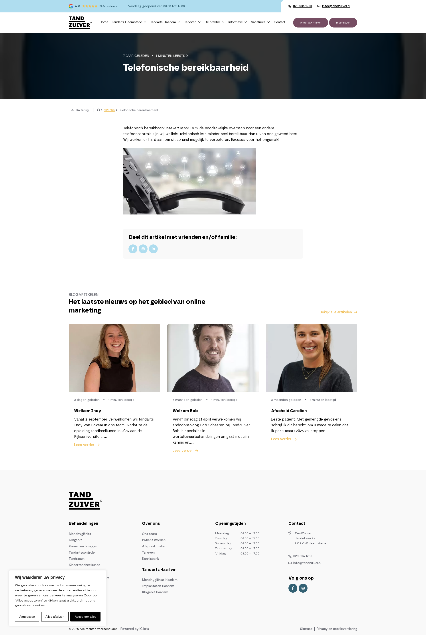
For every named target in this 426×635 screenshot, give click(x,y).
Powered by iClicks (134, 629)
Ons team (149, 534)
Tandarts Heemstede (127, 22)
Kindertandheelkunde (84, 565)
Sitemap (306, 629)
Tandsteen (77, 558)
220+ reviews (108, 6)
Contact (279, 22)
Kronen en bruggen (83, 546)
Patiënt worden (154, 540)
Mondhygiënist (80, 534)
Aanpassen (27, 616)
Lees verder (84, 445)
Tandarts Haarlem (163, 22)
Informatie (235, 22)
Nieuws (109, 110)
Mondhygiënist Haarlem (160, 580)
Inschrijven (343, 22)
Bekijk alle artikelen (336, 312)
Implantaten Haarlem (158, 586)
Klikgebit (75, 540)
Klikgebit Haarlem (155, 592)
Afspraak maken (310, 22)
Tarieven (190, 22)
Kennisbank (150, 558)
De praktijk (212, 22)
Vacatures (258, 22)
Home (103, 22)
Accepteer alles (85, 616)
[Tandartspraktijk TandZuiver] (80, 22)
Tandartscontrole (82, 552)
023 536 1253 (302, 556)
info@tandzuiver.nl (307, 563)
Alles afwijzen (54, 616)
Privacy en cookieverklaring (336, 629)
